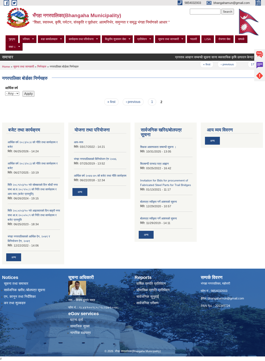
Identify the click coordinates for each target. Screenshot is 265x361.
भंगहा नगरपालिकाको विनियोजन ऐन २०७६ (95, 159)
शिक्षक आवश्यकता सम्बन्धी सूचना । (158, 147)
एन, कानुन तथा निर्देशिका (20, 297)
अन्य (13, 257)
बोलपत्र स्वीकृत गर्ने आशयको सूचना (158, 201)
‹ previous (220, 64)
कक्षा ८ (11, 47)
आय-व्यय (78, 142)
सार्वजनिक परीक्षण (147, 303)
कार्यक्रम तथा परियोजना (80, 39)
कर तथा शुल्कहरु (15, 303)
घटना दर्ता (76, 320)
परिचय (25, 39)
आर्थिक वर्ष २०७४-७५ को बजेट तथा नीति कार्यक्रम (100, 175)
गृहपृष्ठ (12, 39)
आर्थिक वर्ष (11, 88)
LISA (208, 39)
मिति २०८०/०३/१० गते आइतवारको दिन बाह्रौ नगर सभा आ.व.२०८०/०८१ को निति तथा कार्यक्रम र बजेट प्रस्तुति (34, 215)
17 (246, 64)
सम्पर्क (241, 39)
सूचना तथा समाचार (16, 284)
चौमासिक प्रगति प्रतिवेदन (153, 290)
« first (200, 64)
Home (6, 66)
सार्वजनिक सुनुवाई (147, 297)
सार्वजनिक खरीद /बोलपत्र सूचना (24, 290)
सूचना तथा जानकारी (167, 39)
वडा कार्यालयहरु (48, 39)
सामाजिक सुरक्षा (80, 326)
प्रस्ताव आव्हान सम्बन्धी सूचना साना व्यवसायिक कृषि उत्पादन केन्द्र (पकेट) (212, 57)
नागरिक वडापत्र (80, 333)
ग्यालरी (193, 39)
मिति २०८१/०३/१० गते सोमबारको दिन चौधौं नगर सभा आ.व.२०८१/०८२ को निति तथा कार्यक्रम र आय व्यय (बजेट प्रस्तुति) (33, 189)
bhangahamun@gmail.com (226, 298)
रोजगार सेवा (224, 39)
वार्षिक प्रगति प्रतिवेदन (151, 284)
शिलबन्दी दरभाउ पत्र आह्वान (154, 163)
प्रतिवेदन (140, 39)
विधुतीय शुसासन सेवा (114, 39)
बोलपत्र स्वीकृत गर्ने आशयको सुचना (158, 218)
